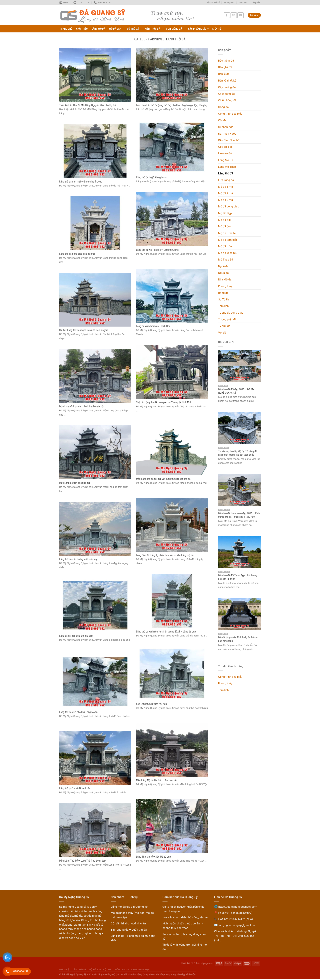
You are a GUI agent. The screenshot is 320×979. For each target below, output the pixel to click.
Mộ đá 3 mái (226, 199)
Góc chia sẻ (225, 146)
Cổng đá (223, 107)
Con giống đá (174, 28)
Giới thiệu (82, 28)
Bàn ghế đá (225, 67)
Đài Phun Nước (227, 133)
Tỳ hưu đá (224, 326)
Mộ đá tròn (225, 246)
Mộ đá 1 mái (226, 186)
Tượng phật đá (227, 319)
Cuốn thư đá (225, 127)
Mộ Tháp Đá (225, 259)
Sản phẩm (256, 2)
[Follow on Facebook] (227, 15)
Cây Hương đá (227, 87)
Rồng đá (223, 292)
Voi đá (222, 332)
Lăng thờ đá (225, 173)
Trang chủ (66, 28)
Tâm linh (243, 2)
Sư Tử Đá (224, 299)
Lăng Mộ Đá (98, 28)
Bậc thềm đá (226, 60)
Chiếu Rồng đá (227, 100)
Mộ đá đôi (224, 219)
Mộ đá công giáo (228, 206)
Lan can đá (225, 153)
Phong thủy (229, 2)
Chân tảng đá (226, 93)
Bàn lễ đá (224, 74)
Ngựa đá (223, 272)
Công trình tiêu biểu (230, 113)
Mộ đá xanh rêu (227, 253)
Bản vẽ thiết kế (213, 2)
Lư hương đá (226, 180)
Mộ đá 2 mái (226, 193)
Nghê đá (223, 266)
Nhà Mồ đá (225, 279)
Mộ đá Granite (227, 233)
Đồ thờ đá (133, 28)
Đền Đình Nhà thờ (229, 140)
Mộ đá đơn (225, 226)
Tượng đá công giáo (230, 312)
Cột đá (222, 120)
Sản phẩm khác (197, 28)
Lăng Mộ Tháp (227, 166)
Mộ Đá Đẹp (115, 28)
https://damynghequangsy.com (237, 906)
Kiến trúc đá (152, 28)
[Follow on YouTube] (240, 15)
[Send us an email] (233, 15)
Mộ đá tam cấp (227, 239)
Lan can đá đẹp (140, 969)
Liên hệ (216, 28)
